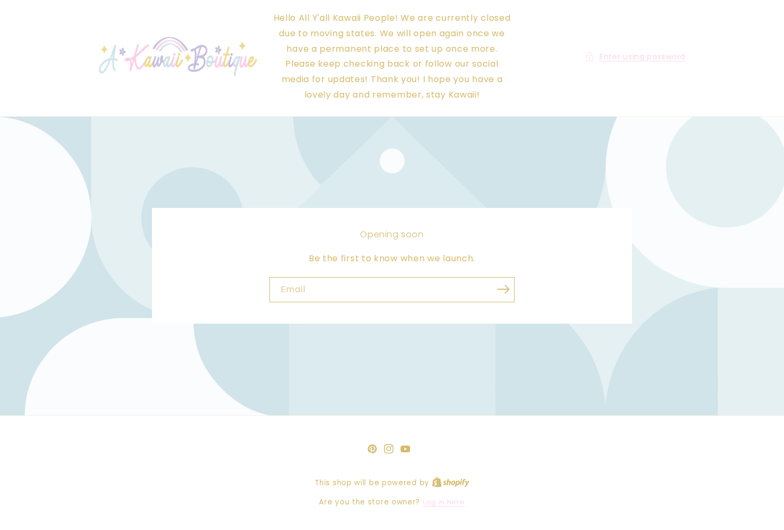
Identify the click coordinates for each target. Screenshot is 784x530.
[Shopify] (450, 483)
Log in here (444, 502)
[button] (635, 56)
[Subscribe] (503, 289)
